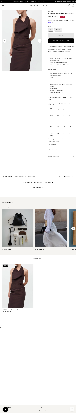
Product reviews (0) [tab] (8, 176)
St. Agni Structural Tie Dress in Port (10, 309)
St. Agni (50, 11)
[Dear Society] (38, 5)
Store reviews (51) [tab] (20, 176)
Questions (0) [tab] (31, 176)
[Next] (40, 41)
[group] (38, 228)
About (8, 410)
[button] (69, 5)
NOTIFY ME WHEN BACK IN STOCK (61, 40)
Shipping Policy (43, 410)
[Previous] (4, 41)
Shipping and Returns (53, 156)
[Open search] (60, 176)
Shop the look (6, 249)
